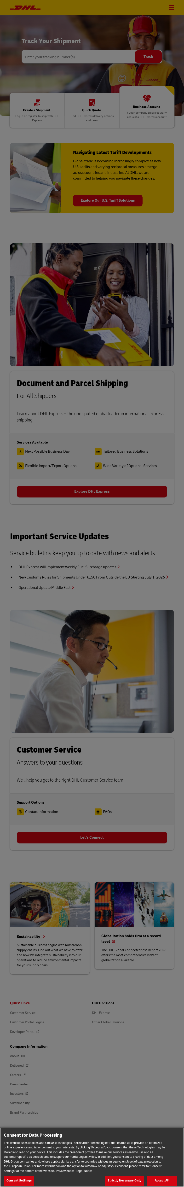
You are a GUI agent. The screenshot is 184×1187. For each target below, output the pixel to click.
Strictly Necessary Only (124, 1180)
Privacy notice (65, 1171)
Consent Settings (19, 1180)
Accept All (162, 1180)
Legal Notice (84, 1171)
